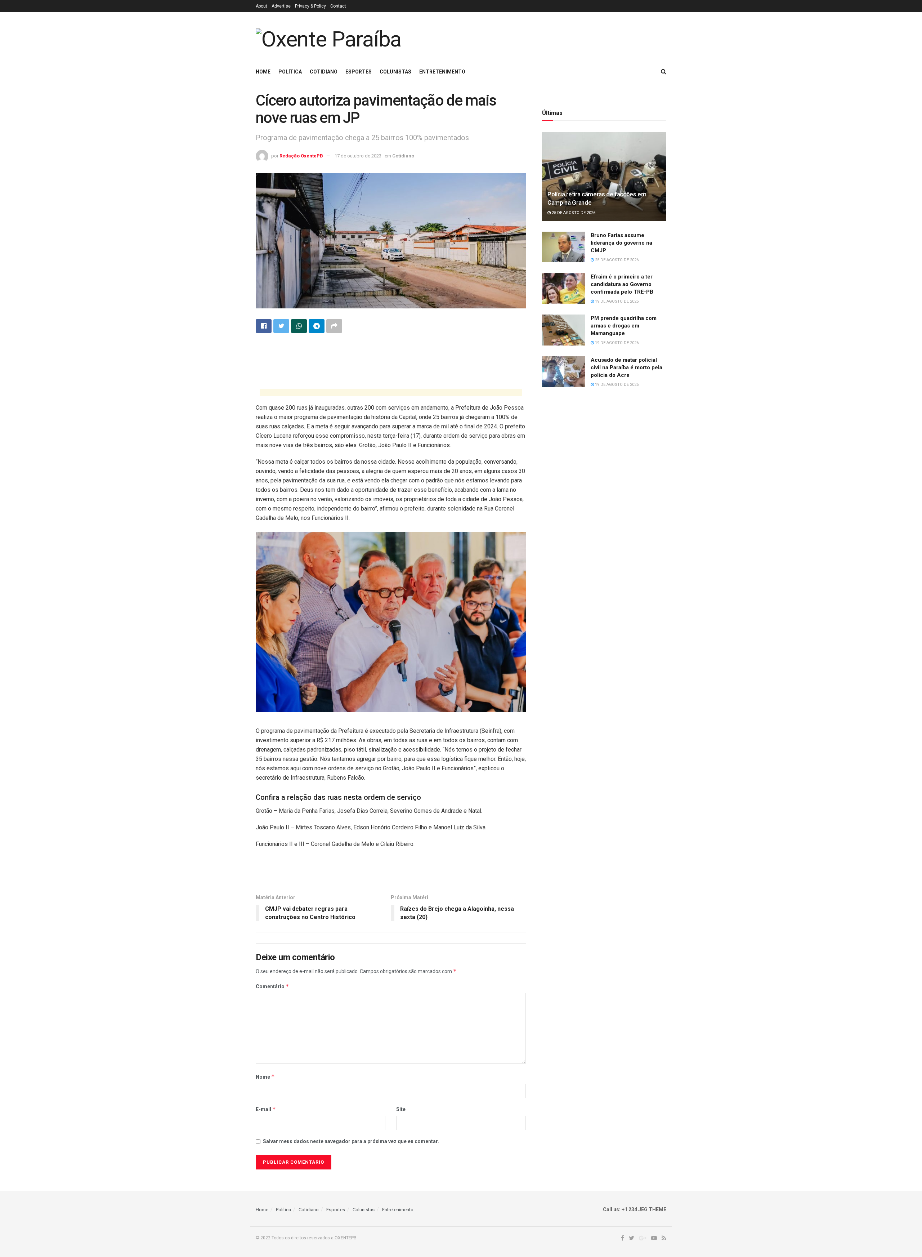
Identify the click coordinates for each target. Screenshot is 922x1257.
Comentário (272, 986)
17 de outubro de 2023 (358, 156)
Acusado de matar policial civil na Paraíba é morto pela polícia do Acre (626, 367)
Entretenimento (442, 72)
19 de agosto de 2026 (616, 301)
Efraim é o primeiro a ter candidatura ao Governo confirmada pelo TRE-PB (622, 284)
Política (290, 72)
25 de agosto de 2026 (573, 212)
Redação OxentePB (301, 156)
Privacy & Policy (310, 6)
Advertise (281, 6)
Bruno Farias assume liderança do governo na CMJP (621, 243)
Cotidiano (323, 72)
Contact (338, 6)
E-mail (266, 1109)
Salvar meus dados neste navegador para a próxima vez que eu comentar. (351, 1141)
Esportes (358, 72)
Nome (265, 1076)
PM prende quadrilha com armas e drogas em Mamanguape (624, 325)
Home (263, 72)
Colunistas (395, 72)
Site (401, 1109)
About (261, 6)
